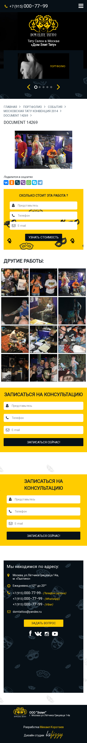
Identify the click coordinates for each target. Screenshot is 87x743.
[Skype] (34, 182)
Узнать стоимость (44, 237)
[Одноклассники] (11, 182)
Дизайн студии (34, 735)
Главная (11, 107)
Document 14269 (16, 115)
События (55, 107)
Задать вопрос (43, 623)
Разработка (43, 727)
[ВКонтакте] (6, 182)
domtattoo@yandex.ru (27, 611)
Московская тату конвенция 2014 (31, 111)
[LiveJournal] (17, 182)
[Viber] (23, 182)
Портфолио (33, 107)
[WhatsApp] (28, 182)
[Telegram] (40, 182)
